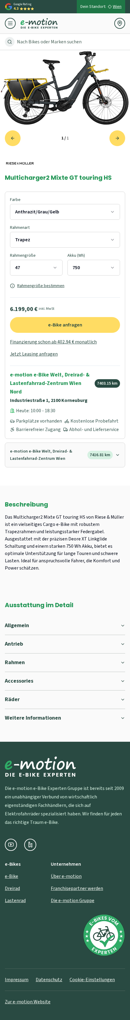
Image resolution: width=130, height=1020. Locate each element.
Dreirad (12, 888)
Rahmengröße (23, 255)
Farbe (15, 200)
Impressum (16, 979)
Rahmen (15, 662)
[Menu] (13, 23)
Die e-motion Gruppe (72, 900)
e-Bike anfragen (65, 325)
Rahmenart (20, 228)
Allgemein (17, 625)
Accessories (19, 681)
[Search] (10, 42)
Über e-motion (66, 876)
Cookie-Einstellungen (92, 979)
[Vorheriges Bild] (13, 138)
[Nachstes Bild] (117, 138)
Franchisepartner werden (77, 888)
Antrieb (14, 644)
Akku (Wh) (76, 255)
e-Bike (11, 876)
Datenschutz (49, 979)
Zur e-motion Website (27, 1001)
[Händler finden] (119, 23)
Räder (12, 699)
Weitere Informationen (33, 718)
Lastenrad (15, 900)
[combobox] (65, 212)
